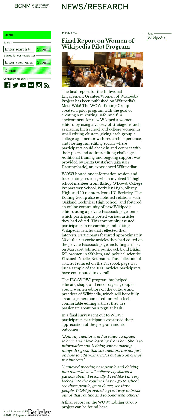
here (103, 407)
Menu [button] (9, 35)
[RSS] (47, 85)
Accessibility (22, 411)
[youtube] (23, 85)
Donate (11, 70)
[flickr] (31, 85)
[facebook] (7, 85)
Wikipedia (156, 38)
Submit (43, 49)
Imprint (7, 411)
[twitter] (15, 85)
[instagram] (39, 85)
